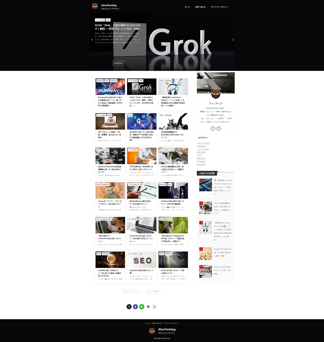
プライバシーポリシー (219, 7)
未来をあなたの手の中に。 (167, 333)
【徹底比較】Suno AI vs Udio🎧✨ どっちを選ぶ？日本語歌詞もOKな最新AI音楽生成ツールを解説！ (118, 29)
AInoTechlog (109, 5)
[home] (218, 128)
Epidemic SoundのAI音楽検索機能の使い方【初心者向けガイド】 (109, 169)
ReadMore (118, 63)
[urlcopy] (154, 306)
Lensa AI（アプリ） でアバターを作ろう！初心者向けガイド (110, 204)
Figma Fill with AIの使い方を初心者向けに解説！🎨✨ (223, 252)
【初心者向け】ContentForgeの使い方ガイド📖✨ (109, 238)
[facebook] (135, 306)
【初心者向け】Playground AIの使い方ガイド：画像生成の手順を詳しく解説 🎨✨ (172, 238)
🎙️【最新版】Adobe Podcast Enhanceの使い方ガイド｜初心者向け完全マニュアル (223, 187)
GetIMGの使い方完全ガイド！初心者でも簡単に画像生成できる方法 (109, 273)
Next (232, 39)
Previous (91, 39)
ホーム (187, 7)
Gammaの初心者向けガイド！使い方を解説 (222, 270)
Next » (156, 291)
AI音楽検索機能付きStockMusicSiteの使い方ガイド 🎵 (172, 134)
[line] (141, 306)
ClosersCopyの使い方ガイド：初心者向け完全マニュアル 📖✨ (141, 238)
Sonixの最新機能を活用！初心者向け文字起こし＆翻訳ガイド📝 (172, 169)
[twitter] (129, 306)
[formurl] (212, 128)
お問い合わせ (200, 7)
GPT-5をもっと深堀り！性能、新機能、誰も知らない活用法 (109, 134)
